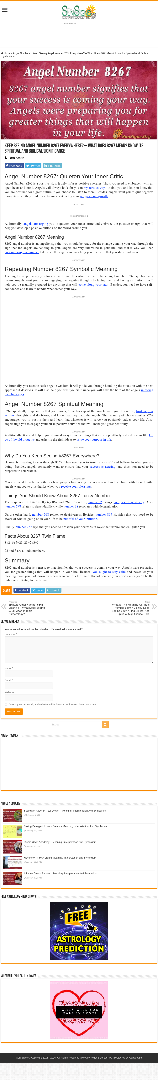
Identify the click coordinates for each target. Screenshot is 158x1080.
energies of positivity (129, 502)
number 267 (24, 527)
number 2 (95, 502)
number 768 (40, 514)
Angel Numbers (21, 53)
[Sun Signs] (79, 11)
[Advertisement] (79, 764)
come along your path (93, 284)
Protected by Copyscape (128, 1057)
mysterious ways (95, 187)
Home (6, 53)
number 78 (71, 506)
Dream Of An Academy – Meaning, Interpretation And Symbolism (60, 842)
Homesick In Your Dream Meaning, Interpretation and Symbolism (60, 857)
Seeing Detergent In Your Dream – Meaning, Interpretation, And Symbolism (66, 826)
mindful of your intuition (80, 518)
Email (9, 680)
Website (9, 692)
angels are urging (36, 223)
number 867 (104, 514)
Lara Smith (16, 158)
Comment (11, 634)
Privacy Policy (89, 1057)
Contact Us (106, 1057)
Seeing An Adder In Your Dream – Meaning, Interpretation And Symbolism (65, 810)
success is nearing (102, 466)
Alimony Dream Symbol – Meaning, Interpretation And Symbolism (60, 873)
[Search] (105, 724)
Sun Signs (22, 1057)
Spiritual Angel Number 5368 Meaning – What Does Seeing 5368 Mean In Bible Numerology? (26, 608)
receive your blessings (76, 486)
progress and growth (94, 196)
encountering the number (22, 252)
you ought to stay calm (109, 571)
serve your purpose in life (94, 439)
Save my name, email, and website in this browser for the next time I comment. (52, 704)
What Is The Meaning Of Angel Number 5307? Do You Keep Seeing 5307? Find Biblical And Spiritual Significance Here (131, 608)
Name (9, 668)
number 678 (13, 506)
